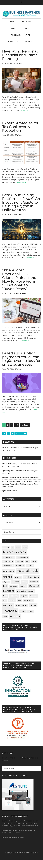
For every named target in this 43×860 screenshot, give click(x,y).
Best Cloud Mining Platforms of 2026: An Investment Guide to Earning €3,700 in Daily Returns (21, 202)
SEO (19, 600)
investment (34, 582)
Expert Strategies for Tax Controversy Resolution (20, 127)
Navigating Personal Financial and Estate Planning (20, 55)
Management (34, 586)
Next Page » (25, 425)
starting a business (21, 605)
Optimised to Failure (9, 491)
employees (8, 571)
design (34, 561)
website (5, 616)
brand (25, 547)
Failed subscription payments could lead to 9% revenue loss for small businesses (21, 358)
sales (4, 600)
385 (17, 425)
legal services (13, 586)
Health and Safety (31, 577)
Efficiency (30, 565)
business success (14, 552)
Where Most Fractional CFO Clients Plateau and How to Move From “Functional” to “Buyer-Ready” (19, 279)
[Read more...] (25, 111)
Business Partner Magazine (21, 13)
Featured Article (27, 570)
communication (8, 557)
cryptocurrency (22, 557)
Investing (24, 582)
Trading (22, 611)
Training (30, 611)
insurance (15, 582)
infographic (6, 582)
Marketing (8, 590)
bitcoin (18, 547)
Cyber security (19, 561)
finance (7, 576)
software (8, 605)
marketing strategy (25, 591)
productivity (14, 596)
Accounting (6, 547)
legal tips (23, 586)
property (24, 596)
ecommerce (20, 565)
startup (33, 605)
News (5, 596)
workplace (15, 616)
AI (12, 547)
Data (27, 561)
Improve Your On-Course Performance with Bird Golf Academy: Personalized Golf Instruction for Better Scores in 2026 (21, 484)
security (12, 600)
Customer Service (8, 561)
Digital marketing (8, 565)
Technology (10, 610)
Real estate (33, 596)
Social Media (28, 600)
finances (18, 577)
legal (5, 586)
